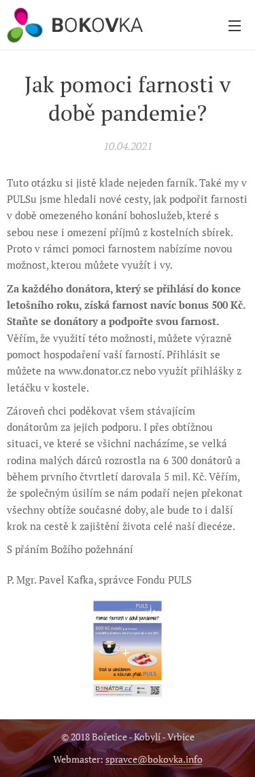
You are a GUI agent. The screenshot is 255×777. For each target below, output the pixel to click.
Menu (234, 25)
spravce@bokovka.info (154, 759)
